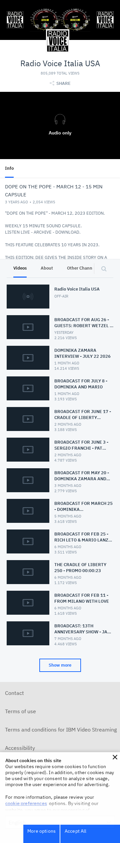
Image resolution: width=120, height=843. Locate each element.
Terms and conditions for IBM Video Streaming (61, 729)
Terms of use (20, 711)
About (47, 268)
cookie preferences (26, 803)
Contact (14, 693)
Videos (20, 268)
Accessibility (20, 747)
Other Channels (82, 268)
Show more (60, 665)
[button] (115, 757)
